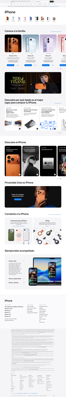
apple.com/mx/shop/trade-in (41, 332)
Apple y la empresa (39, 376)
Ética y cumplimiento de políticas (49, 388)
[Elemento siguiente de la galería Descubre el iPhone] (60, 178)
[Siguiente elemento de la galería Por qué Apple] (60, 133)
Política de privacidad (30, 395)
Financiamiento (30, 384)
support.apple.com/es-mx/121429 (28, 355)
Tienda (12, 376)
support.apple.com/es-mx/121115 (25, 352)
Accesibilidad (47, 376)
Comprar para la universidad (40, 383)
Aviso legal (41, 395)
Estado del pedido (31, 385)
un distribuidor (25, 393)
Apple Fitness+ (21, 386)
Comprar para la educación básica (40, 382)
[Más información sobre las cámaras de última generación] (30, 161)
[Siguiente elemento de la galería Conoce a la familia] (60, 68)
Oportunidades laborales (49, 385)
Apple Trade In (30, 383)
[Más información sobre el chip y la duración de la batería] (48, 161)
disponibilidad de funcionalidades (34, 369)
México (54, 395)
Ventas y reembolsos (36, 395)
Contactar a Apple (48, 390)
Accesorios (12, 385)
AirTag (12, 384)
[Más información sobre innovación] (13, 161)
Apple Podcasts (22, 387)
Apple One (21, 381)
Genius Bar (30, 377)
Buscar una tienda (31, 376)
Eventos (47, 389)
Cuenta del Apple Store (23, 377)
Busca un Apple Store (19, 393)
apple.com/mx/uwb (14, 363)
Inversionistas (48, 386)
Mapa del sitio (44, 395)
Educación (47, 377)
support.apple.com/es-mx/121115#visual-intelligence (30, 354)
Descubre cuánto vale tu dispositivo (53, 6)
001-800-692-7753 (34, 393)
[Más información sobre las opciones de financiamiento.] (30, 118)
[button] (41, 2)
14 (52, 223)
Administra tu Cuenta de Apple (23, 376)
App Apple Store (31, 382)
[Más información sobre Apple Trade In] (13, 118)
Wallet (12, 389)
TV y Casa (12, 383)
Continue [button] (51, 1)
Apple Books (21, 388)
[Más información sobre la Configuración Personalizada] (48, 118)
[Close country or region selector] (54, 1)
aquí (23, 333)
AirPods (12, 382)
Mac (11, 377)
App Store (21, 389)
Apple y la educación (40, 380)
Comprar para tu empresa (40, 377)
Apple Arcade (21, 385)
